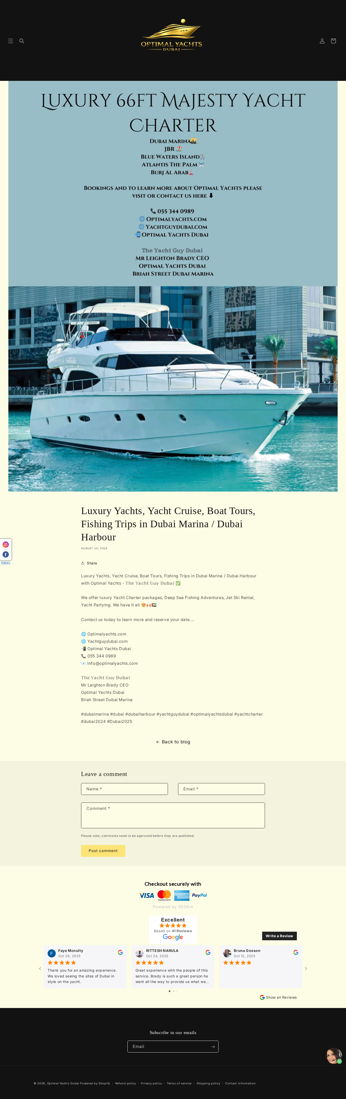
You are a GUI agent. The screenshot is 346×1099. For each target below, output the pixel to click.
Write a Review (279, 936)
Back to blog (176, 741)
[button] (10, 41)
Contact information (240, 1083)
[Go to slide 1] (169, 991)
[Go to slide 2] (173, 991)
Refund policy (125, 1083)
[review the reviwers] (120, 954)
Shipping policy (208, 1083)
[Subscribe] (212, 1047)
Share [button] (92, 563)
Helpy (5, 562)
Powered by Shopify (95, 1083)
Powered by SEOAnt (173, 906)
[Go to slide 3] (177, 991)
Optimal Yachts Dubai (63, 1083)
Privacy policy (151, 1083)
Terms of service (179, 1083)
